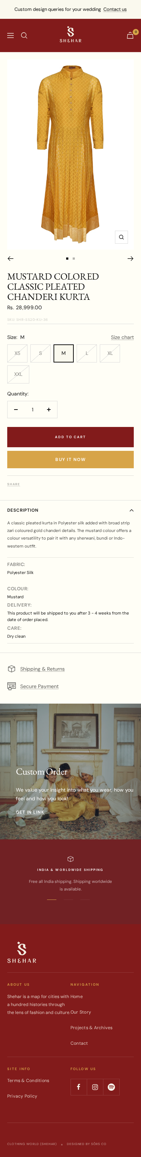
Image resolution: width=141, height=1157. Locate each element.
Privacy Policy (22, 1096)
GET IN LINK (30, 812)
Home (76, 996)
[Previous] (10, 258)
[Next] (131, 258)
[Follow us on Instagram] (95, 1087)
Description (23, 510)
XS (17, 353)
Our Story (80, 1012)
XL (110, 353)
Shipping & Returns (42, 669)
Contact (79, 1043)
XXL (18, 374)
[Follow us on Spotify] (111, 1087)
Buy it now (70, 459)
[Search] (24, 35)
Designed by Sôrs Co (87, 1144)
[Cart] (130, 35)
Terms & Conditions (28, 1080)
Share (13, 484)
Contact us (115, 9)
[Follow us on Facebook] (78, 1087)
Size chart (122, 337)
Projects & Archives (91, 1028)
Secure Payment (39, 686)
